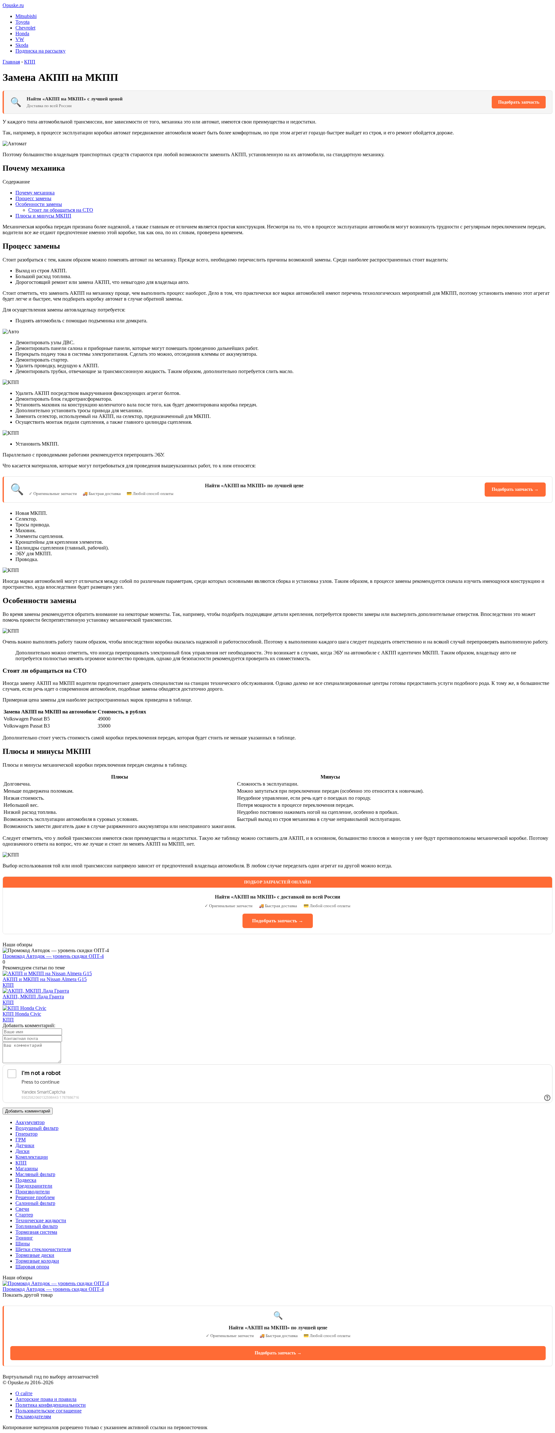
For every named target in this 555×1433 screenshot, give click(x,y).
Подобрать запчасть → (515, 489)
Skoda (21, 45)
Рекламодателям (33, 1416)
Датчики (24, 1145)
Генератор (26, 1134)
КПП (8, 985)
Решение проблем (35, 1197)
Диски (22, 1151)
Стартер (24, 1214)
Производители (32, 1191)
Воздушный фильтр (36, 1128)
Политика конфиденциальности (50, 1405)
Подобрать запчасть (518, 102)
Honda (22, 33)
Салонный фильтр (35, 1203)
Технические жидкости (40, 1220)
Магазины (26, 1168)
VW (19, 39)
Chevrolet (25, 27)
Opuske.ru (13, 5)
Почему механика (35, 192)
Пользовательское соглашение (48, 1410)
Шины (22, 1243)
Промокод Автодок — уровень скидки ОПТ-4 (53, 956)
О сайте (23, 1393)
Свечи (22, 1209)
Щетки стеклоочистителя (43, 1249)
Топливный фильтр (36, 1226)
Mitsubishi (26, 16)
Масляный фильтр (35, 1174)
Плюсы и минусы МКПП (43, 215)
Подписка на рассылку (40, 51)
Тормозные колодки (37, 1261)
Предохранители (33, 1186)
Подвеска (25, 1180)
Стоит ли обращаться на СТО (60, 210)
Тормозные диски (34, 1255)
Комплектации (31, 1157)
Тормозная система (36, 1232)
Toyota (22, 22)
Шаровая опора (32, 1266)
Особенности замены (38, 204)
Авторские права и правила (45, 1399)
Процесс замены (33, 198)
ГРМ (20, 1139)
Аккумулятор (30, 1122)
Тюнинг (24, 1238)
